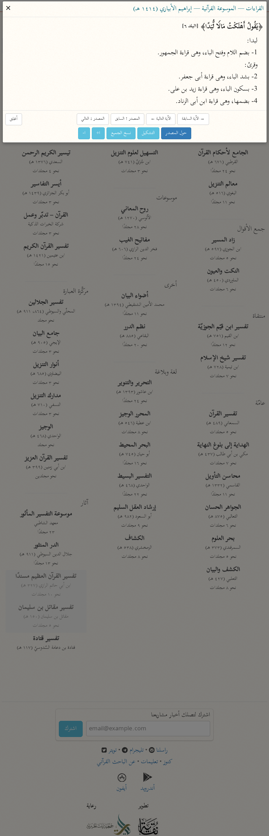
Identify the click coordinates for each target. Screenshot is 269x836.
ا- (84, 133)
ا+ (98, 133)
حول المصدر (176, 133)
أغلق (14, 119)
